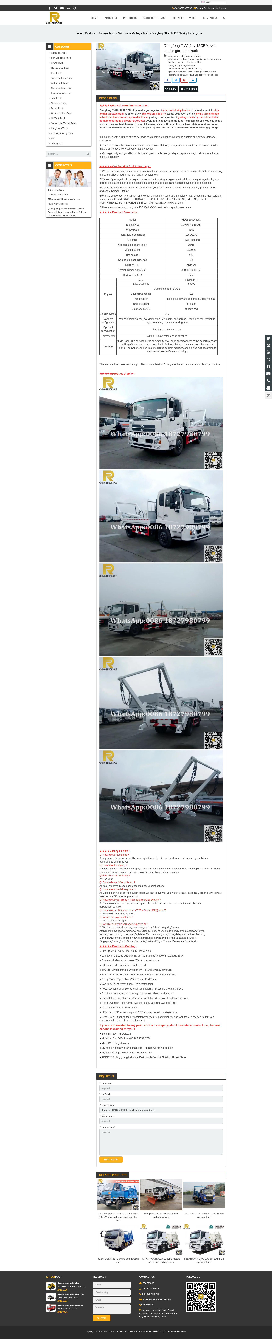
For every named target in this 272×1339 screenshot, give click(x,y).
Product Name (106, 1105)
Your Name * (105, 1083)
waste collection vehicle (190, 62)
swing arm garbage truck (172, 179)
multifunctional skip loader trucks (184, 68)
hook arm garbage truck (199, 179)
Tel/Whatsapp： (107, 1116)
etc (216, 75)
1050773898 (148, 1283)
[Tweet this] (176, 80)
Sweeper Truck (58, 103)
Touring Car (57, 143)
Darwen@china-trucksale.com (211, 8)
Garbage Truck (58, 52)
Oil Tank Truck (58, 118)
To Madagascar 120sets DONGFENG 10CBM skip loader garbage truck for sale (118, 1217)
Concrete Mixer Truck (62, 113)
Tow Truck (56, 98)
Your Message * (107, 1127)
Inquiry (172, 89)
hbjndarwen (147, 1304)
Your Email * (105, 1094)
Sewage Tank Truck (61, 58)
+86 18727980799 (183, 8)
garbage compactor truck (142, 179)
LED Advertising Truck (62, 133)
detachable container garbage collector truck (190, 75)
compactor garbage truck (115, 955)
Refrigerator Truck (60, 68)
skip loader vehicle (190, 56)
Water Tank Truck (59, 83)
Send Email (190, 89)
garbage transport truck (180, 71)
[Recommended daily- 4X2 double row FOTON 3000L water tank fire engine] (51, 1311)
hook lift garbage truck (171, 955)
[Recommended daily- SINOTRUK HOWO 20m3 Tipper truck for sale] (51, 1289)
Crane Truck (57, 63)
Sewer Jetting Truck (61, 88)
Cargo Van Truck (59, 128)
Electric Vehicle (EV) (61, 93)
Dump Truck (57, 108)
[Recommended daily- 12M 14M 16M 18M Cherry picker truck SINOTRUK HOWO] (51, 1300)
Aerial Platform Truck (61, 78)
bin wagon (215, 59)
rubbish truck (202, 59)
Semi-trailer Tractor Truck (63, 123)
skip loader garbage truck (181, 59)
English (207, 2)
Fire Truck (56, 73)
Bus (53, 138)
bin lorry (172, 62)
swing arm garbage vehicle (181, 65)
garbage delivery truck (205, 71)
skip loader (173, 56)
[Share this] (167, 80)
